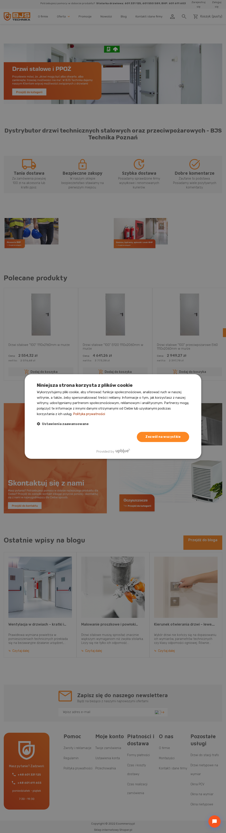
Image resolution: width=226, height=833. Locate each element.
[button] (63, 423)
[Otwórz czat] (214, 821)
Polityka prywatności (89, 414)
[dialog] (113, 416)
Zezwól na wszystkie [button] (163, 437)
